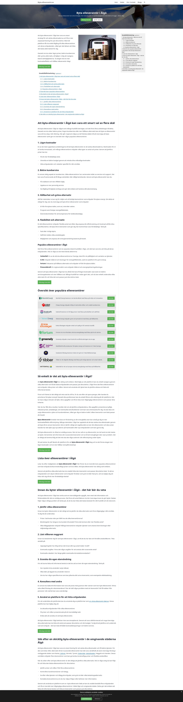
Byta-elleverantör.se (46, 2)
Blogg (140, 2)
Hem (116, 2)
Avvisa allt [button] (97, 698)
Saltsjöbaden (90, 653)
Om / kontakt (131, 2)
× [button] (181, 691)
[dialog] (91, 696)
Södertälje (81, 653)
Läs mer (111, 298)
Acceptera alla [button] (86, 698)
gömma (58, 73)
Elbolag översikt (86, 20)
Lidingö (62, 653)
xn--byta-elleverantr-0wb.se (99, 601)
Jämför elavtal (97, 20)
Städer (122, 2)
